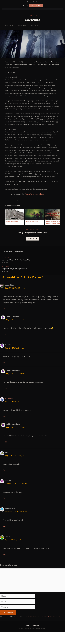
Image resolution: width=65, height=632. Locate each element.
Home (23, 5)
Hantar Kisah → (36, 5)
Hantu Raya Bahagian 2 (32, 221)
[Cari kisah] (27, 5)
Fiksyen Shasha (32, 2)
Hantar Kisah (32, 238)
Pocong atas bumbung (12, 221)
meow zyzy (9, 399)
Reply (4, 308)
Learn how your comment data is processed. (44, 617)
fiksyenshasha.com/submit (34, 194)
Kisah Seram (32, 15)
